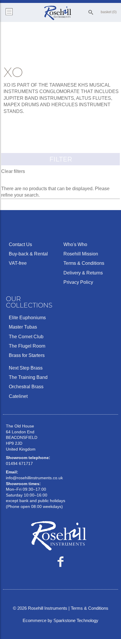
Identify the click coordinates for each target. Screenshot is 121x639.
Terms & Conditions (83, 263)
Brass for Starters (27, 355)
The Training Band (28, 377)
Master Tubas (23, 326)
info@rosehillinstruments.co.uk (34, 477)
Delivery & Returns (83, 272)
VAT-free (18, 263)
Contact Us (20, 244)
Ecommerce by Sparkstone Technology (60, 620)
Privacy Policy (78, 282)
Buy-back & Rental (28, 253)
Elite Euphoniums (27, 317)
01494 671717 (19, 463)
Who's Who (75, 244)
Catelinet (18, 396)
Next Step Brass (26, 367)
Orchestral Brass (26, 386)
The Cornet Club (26, 336)
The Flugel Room (27, 345)
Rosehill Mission (80, 253)
